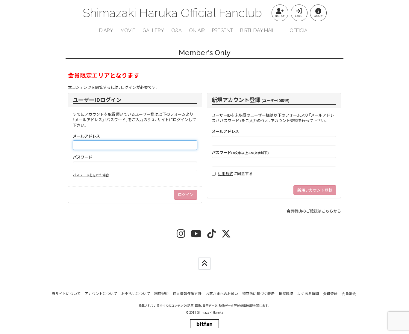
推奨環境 (286, 293)
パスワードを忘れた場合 (91, 174)
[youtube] (196, 235)
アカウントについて (101, 293)
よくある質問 (308, 293)
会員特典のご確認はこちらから (314, 211)
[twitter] (226, 235)
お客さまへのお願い (222, 293)
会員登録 (330, 293)
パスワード (82, 157)
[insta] (181, 235)
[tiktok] (211, 235)
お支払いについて (135, 293)
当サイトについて (66, 293)
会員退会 (349, 293)
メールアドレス (86, 136)
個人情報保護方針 (187, 293)
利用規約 (225, 173)
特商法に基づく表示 (258, 293)
